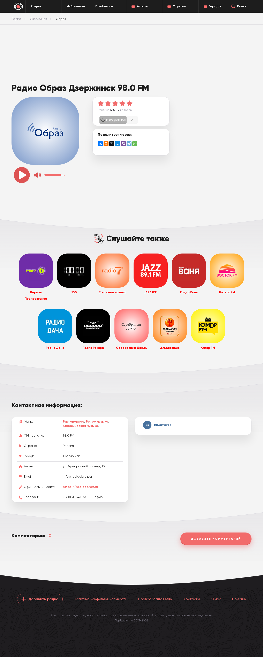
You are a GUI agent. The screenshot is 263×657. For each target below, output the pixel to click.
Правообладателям (155, 599)
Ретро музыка (97, 421)
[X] (111, 143)
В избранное (116, 120)
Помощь (239, 599)
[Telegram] (129, 143)
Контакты (191, 599)
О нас (216, 599)
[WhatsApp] (134, 143)
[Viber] (123, 143)
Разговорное (73, 421)
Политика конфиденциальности (100, 599)
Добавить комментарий (216, 539)
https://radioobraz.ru (80, 487)
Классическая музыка (80, 426)
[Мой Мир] (117, 143)
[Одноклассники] (106, 143)
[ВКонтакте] (100, 143)
